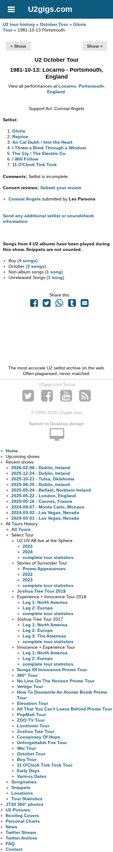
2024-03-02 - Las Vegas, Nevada (45, 512)
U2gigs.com (50, 9)
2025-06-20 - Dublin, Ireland (40, 484)
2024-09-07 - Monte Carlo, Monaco (47, 506)
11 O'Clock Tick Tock (34, 164)
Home (12, 450)
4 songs (27, 260)
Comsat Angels (24, 198)
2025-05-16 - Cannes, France (41, 501)
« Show (18, 46)
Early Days (28, 770)
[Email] (84, 304)
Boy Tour (26, 759)
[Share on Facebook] (34, 304)
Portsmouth (91, 86)
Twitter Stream (21, 832)
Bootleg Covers (22, 815)
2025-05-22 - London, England (43, 495)
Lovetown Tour (33, 725)
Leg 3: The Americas (44, 635)
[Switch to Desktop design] (56, 438)
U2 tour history (19, 24)
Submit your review (60, 187)
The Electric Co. (50, 153)
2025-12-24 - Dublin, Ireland (40, 473)
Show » (95, 46)
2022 (28, 574)
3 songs (36, 266)
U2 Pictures (18, 809)
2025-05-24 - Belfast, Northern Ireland (51, 490)
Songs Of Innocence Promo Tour (52, 669)
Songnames (24, 781)
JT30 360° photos (24, 804)
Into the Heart (58, 142)
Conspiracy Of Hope (38, 736)
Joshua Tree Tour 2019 (41, 591)
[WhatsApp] (59, 304)
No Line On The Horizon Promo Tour (55, 680)
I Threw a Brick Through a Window (49, 147)
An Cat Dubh (26, 142)
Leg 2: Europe (38, 607)
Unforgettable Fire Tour (42, 742)
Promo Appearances (44, 568)
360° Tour (27, 675)
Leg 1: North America (45, 602)
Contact (14, 849)
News (11, 826)
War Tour (26, 748)
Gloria (18, 130)
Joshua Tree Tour (35, 731)
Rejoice (20, 136)
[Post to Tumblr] (72, 304)
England (56, 91)
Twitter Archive (21, 837)
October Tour (54, 24)
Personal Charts (23, 821)
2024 (28, 551)
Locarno (67, 86)
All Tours (20, 529)
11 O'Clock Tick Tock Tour (45, 765)
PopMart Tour (31, 714)
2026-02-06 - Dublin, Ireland (40, 467)
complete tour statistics (48, 557)
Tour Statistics (26, 798)
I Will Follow (25, 158)
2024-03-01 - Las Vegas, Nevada (45, 518)
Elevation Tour (32, 703)
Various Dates (31, 776)
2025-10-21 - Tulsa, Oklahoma (42, 478)
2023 (28, 546)
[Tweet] (46, 304)
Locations (22, 793)
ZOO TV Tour (31, 720)
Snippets (20, 787)
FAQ (10, 843)
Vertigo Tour (30, 686)
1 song (53, 271)
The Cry (20, 153)
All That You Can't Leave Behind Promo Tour (64, 708)
